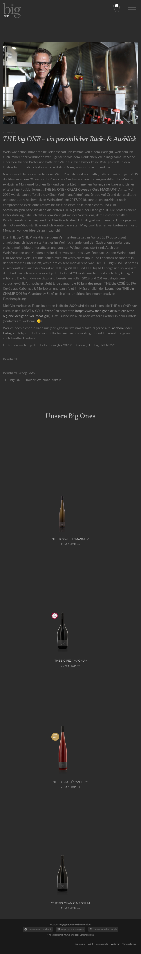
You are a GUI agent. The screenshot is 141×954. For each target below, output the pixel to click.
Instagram (10, 333)
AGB (90, 943)
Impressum (80, 943)
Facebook (117, 328)
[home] (15, 10)
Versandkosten (129, 943)
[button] (132, 8)
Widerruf (115, 943)
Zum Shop (68, 544)
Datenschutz (102, 943)
